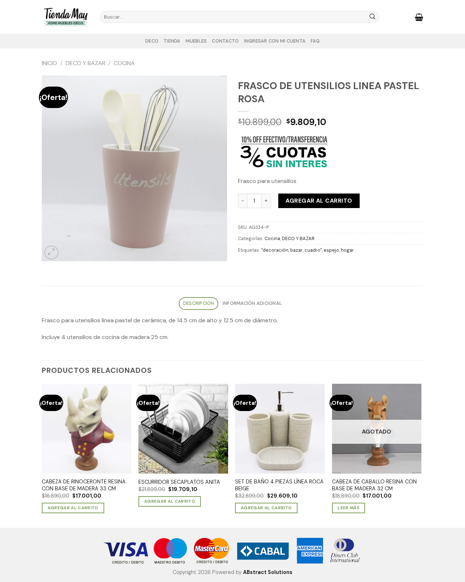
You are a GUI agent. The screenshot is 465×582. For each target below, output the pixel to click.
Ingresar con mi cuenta (275, 41)
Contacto (225, 41)
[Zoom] (51, 253)
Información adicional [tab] (252, 303)
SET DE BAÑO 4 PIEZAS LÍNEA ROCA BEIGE (279, 485)
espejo (331, 250)
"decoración (274, 250)
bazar (296, 250)
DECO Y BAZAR (85, 63)
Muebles (196, 41)
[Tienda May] (65, 16)
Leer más (348, 508)
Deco (151, 41)
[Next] (421, 455)
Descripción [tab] (198, 303)
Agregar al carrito (319, 200)
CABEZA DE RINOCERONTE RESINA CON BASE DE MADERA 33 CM (84, 485)
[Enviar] (372, 17)
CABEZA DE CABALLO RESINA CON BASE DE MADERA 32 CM (374, 485)
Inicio (49, 63)
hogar (347, 250)
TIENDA (172, 41)
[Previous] (42, 455)
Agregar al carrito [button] (73, 508)
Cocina (124, 63)
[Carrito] (419, 17)
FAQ (315, 41)
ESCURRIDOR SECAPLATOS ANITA (179, 482)
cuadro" (313, 250)
